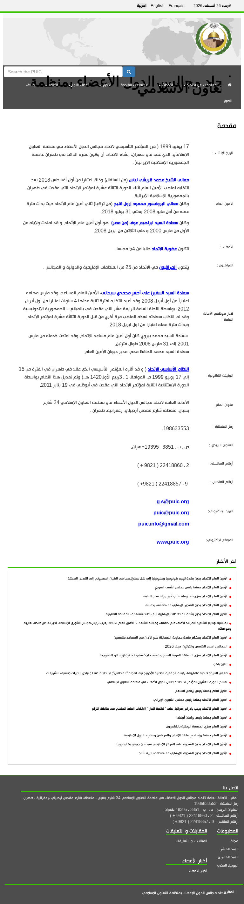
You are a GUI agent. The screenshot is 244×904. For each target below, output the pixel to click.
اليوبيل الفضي (227, 865)
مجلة (234, 841)
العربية (141, 5)
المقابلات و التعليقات (191, 841)
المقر (230, 892)
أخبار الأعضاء (198, 870)
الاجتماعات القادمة (134, 85)
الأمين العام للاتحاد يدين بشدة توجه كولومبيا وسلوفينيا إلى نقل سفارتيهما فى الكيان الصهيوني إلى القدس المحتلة (147, 578)
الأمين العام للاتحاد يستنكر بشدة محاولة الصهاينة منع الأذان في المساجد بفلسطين (170, 637)
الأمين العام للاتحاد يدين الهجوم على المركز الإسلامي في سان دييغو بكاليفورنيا (172, 744)
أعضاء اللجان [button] (80, 85)
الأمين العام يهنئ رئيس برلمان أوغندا (201, 717)
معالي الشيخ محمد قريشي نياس (159, 180)
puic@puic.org (171, 512)
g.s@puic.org (173, 501)
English (158, 5)
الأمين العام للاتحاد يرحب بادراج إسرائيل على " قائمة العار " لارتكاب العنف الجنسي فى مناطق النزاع (159, 708)
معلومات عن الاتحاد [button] (201, 85)
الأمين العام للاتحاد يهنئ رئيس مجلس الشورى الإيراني (190, 700)
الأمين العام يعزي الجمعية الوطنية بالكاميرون (196, 726)
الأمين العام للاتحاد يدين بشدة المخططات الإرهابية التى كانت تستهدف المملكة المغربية (166, 614)
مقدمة (226, 125)
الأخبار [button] (106, 85)
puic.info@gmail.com (163, 523)
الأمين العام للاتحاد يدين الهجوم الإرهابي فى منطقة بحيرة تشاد (183, 753)
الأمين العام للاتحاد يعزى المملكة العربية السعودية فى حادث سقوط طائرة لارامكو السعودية (163, 655)
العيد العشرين (228, 857)
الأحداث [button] (167, 85)
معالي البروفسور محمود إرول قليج (146, 203)
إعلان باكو (220, 664)
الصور (228, 100)
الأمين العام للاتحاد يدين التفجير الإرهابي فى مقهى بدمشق (186, 605)
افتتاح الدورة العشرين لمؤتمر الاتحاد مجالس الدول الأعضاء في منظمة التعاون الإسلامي (167, 682)
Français (177, 5)
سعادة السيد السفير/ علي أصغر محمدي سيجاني (145, 293)
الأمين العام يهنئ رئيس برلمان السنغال (201, 691)
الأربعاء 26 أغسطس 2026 (212, 5)
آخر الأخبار (226, 561)
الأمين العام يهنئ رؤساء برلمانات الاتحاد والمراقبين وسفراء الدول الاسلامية (175, 735)
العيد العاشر (229, 849)
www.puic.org (173, 542)
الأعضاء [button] (52, 85)
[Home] (213, 36)
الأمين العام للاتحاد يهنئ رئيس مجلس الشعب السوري (191, 587)
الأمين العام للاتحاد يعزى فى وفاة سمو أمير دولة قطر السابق (185, 596)
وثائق (30, 85)
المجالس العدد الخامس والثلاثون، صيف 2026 (196, 646)
